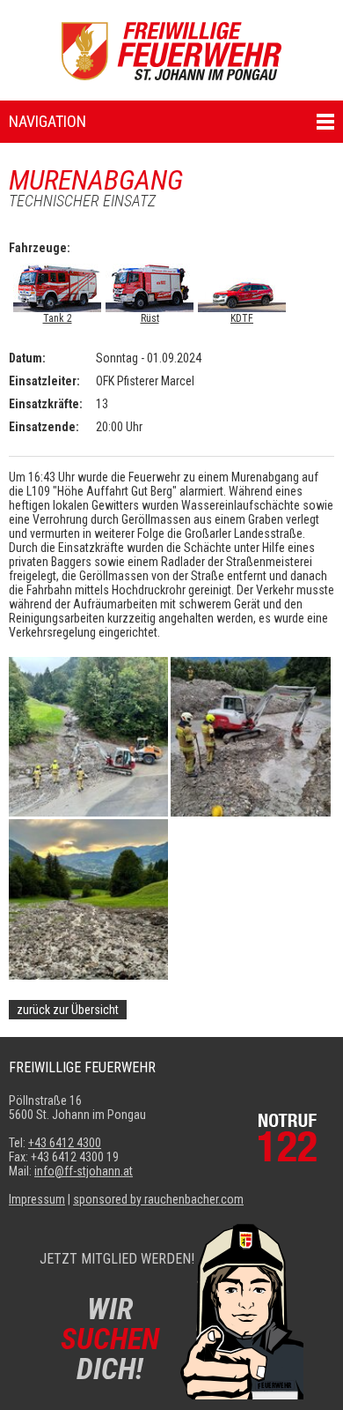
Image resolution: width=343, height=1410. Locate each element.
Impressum (37, 1199)
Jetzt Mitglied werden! (117, 1258)
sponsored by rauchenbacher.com (158, 1199)
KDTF (241, 318)
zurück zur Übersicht (68, 1010)
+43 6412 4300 (64, 1143)
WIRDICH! (110, 1338)
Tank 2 (57, 318)
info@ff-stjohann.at (83, 1171)
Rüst (150, 318)
